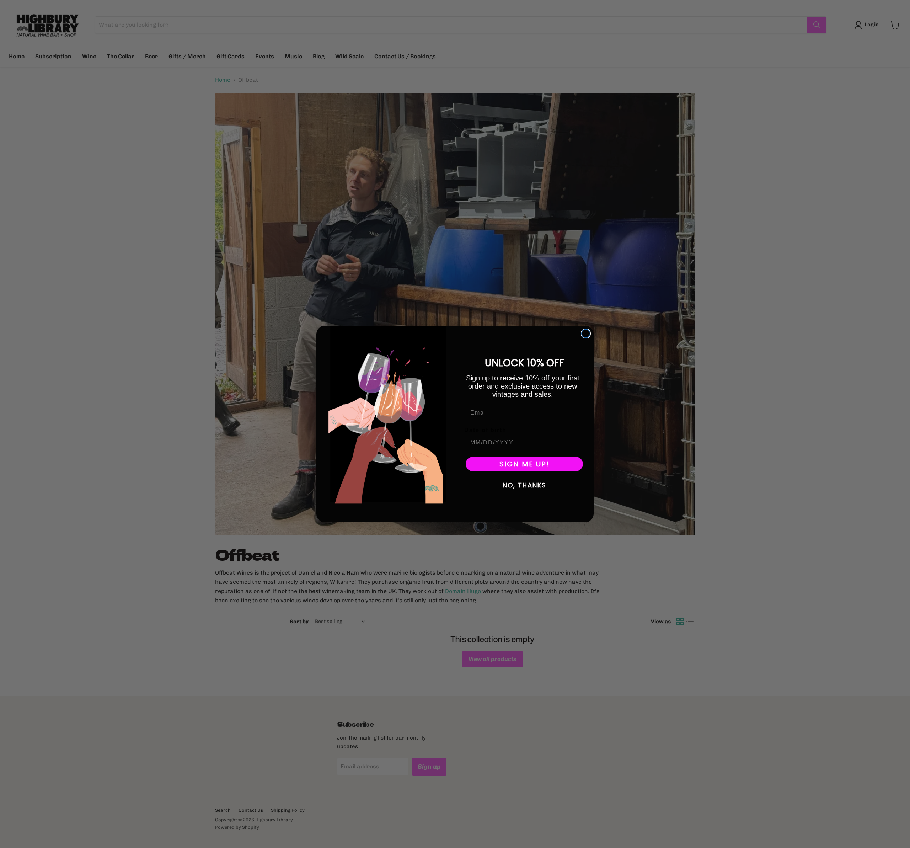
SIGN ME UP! (524, 464)
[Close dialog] (586, 333)
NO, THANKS (524, 485)
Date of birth (485, 430)
